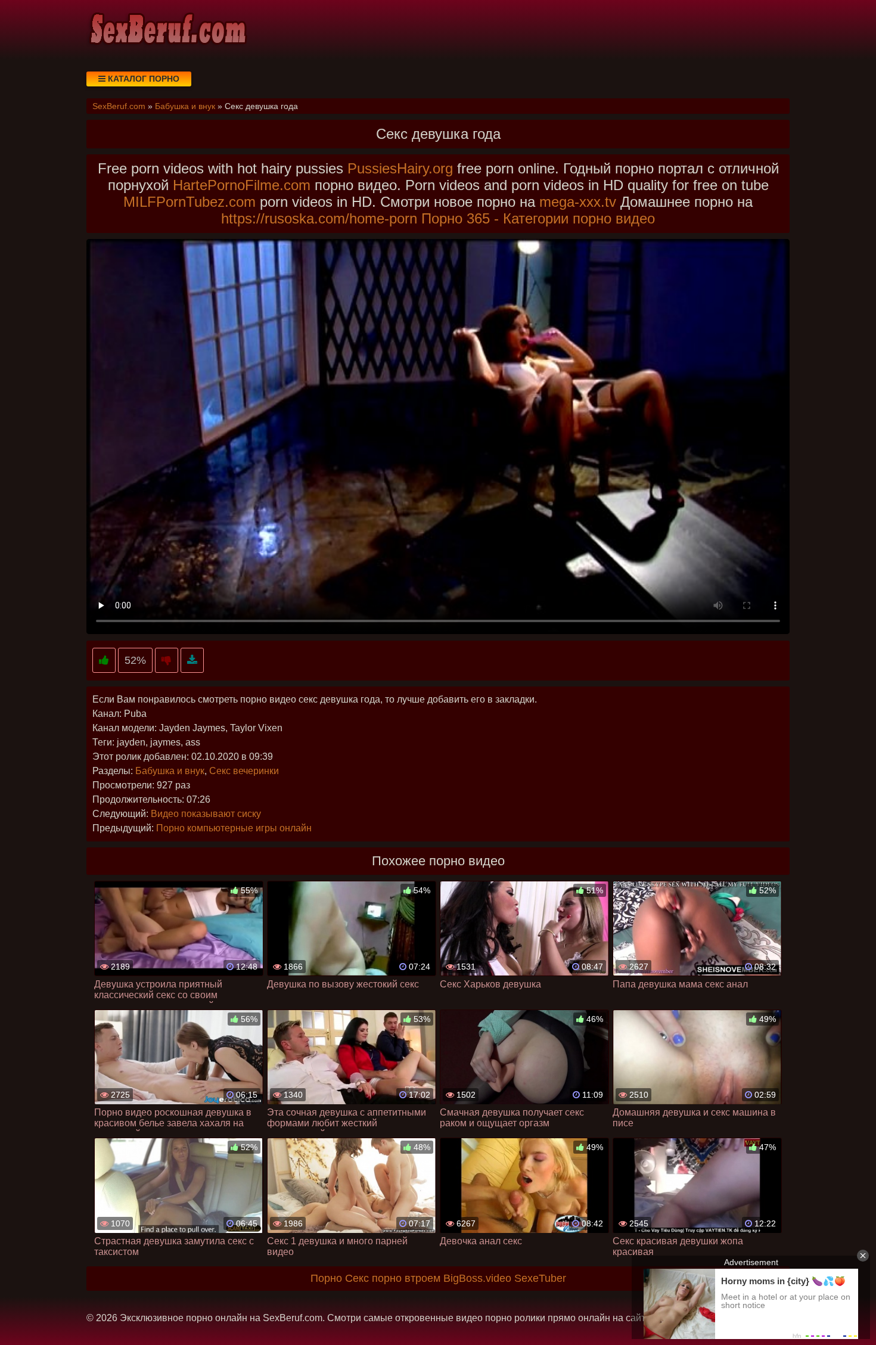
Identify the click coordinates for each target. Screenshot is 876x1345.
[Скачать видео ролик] (192, 661)
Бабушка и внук (169, 771)
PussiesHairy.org (400, 168)
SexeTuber (540, 1278)
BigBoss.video (477, 1278)
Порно (326, 1278)
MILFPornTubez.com (189, 202)
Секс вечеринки (244, 771)
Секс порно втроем (392, 1278)
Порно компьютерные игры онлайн (234, 828)
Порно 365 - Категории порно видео (538, 218)
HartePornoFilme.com (241, 185)
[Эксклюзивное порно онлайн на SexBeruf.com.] (166, 30)
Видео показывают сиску (206, 814)
